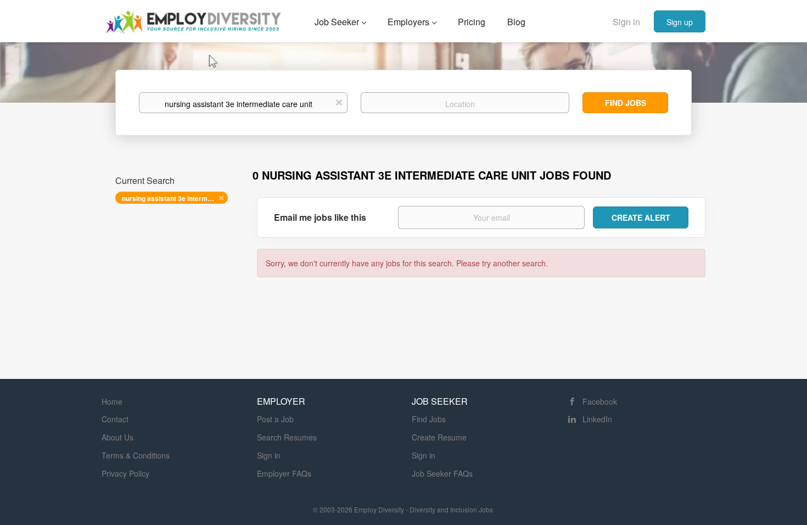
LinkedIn (597, 419)
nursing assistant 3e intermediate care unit (175, 198)
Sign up (679, 21)
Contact (115, 419)
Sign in (626, 21)
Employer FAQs (284, 473)
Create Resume (439, 437)
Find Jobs (625, 102)
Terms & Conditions (136, 455)
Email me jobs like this (320, 217)
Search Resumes (287, 437)
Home (112, 401)
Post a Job (275, 419)
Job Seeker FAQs (442, 473)
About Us (117, 437)
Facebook (599, 401)
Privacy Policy (125, 473)
